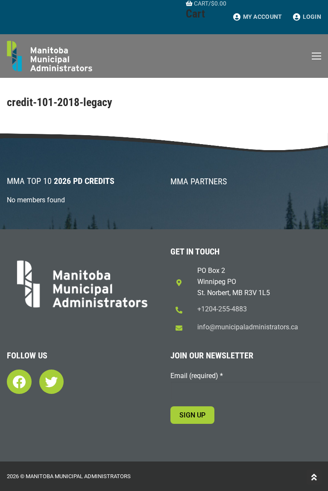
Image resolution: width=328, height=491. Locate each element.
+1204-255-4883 (222, 309)
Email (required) (196, 376)
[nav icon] (316, 56)
